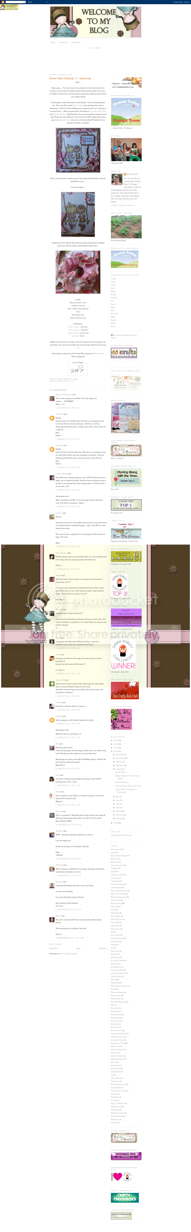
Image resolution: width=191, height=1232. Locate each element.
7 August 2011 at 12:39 (68, 467)
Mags (113, 307)
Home (53, 42)
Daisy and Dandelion (119, 890)
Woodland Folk (117, 1116)
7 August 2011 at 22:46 (68, 696)
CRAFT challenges (74, 327)
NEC (113, 1005)
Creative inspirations (74, 330)
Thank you (115, 1081)
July (118, 796)
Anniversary (115, 849)
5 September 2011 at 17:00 (70, 938)
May (118, 804)
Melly (113, 316)
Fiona (113, 285)
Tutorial (114, 1094)
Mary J (58, 915)
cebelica (59, 513)
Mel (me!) (114, 313)
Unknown (59, 414)
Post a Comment (55, 944)
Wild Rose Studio (117, 1113)
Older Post (103, 948)
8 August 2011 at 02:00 (68, 710)
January (119, 818)
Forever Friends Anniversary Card (128, 785)
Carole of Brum (61, 473)
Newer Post (53, 948)
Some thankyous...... (122, 782)
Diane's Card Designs (64, 394)
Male (113, 989)
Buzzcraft (114, 862)
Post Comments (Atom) (68, 953)
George (113, 944)
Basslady (59, 881)
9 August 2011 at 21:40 (68, 805)
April (118, 807)
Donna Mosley (61, 553)
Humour (114, 954)
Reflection (115, 1027)
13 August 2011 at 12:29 (68, 875)
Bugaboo (114, 858)
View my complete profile (123, 205)
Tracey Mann (116, 1087)
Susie (58, 637)
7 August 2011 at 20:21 (68, 648)
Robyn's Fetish (116, 1030)
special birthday (117, 1056)
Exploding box (116, 919)
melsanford (132, 174)
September (120, 765)
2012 (116, 747)
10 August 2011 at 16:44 (68, 824)
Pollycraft (114, 1024)
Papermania (115, 1017)
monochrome (116, 995)
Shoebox (114, 1052)
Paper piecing (116, 1014)
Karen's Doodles (117, 970)
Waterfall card (116, 1106)
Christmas (114, 881)
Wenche (59, 811)
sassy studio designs (118, 1033)
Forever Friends (117, 938)
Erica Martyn (116, 916)
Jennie (113, 291)
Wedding (114, 1109)
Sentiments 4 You (117, 1043)
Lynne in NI (60, 680)
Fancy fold (115, 922)
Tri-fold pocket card (118, 1090)
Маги (58, 791)
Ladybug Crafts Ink (72, 333)
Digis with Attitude (118, 893)
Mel (57, 743)
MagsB (58, 575)
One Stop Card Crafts (98, 111)
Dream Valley (78, 105)
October (119, 761)
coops (58, 654)
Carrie (113, 282)
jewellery (114, 963)
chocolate (114, 878)
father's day (115, 925)
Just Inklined (116, 967)
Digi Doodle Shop (59, 114)
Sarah (113, 323)
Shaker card (115, 1046)
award (113, 852)
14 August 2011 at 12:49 (68, 909)
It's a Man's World (117, 960)
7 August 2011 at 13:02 (68, 490)
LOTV (72, 381)
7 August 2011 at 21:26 (68, 673)
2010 (116, 823)
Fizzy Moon (115, 935)
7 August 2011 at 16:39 (68, 603)
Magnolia (114, 982)
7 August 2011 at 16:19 (68, 569)
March (118, 811)
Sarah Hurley (75, 336)
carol (57, 775)
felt (112, 932)
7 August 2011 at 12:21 (68, 407)
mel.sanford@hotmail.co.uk (121, 835)
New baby (114, 1008)
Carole (113, 278)
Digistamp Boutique (118, 897)
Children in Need (117, 874)
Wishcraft (59, 865)
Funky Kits (115, 941)
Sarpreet (59, 716)
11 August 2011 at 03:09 (68, 858)
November (120, 758)
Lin (112, 301)
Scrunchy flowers (117, 1040)
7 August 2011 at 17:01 (68, 631)
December (120, 754)
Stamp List (63, 42)
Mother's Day (116, 998)
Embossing (115, 913)
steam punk (115, 1065)
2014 (116, 740)
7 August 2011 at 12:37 (68, 439)
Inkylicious (115, 957)
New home (115, 1011)
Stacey (113, 1062)
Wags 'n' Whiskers (117, 1103)
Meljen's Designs (117, 992)
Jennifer (59, 702)
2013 (116, 744)
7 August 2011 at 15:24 (68, 546)
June (118, 800)
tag (112, 1075)
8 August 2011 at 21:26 (68, 785)
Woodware (115, 1119)
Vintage (114, 1100)
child (113, 871)
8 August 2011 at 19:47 (68, 768)
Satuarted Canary (117, 1036)
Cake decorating (117, 865)
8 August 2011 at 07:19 (68, 723)
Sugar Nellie (115, 1071)
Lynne (113, 304)
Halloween (115, 951)
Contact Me (75, 42)
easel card (114, 906)
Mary (113, 310)
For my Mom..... (121, 772)
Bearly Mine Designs (119, 855)
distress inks (115, 900)
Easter (113, 909)
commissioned (116, 887)
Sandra (113, 320)
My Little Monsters (118, 1001)
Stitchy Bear (115, 1068)
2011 (116, 751)
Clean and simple (117, 884)
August (119, 769)
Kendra (113, 294)
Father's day (115, 928)
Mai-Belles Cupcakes (119, 986)
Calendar (114, 868)
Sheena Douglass (117, 1049)
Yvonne (114, 1122)
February (119, 815)
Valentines (115, 1097)
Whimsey (59, 831)
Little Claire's (116, 976)
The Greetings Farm (118, 1084)
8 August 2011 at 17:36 (68, 737)
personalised (115, 1020)
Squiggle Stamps (117, 1059)
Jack (112, 288)
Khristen (59, 609)
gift (112, 947)
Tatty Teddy (115, 1078)
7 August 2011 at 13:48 (68, 506)
